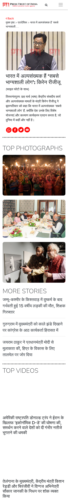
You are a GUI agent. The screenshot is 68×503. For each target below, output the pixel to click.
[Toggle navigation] (60, 4)
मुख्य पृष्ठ (10, 22)
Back (10, 18)
